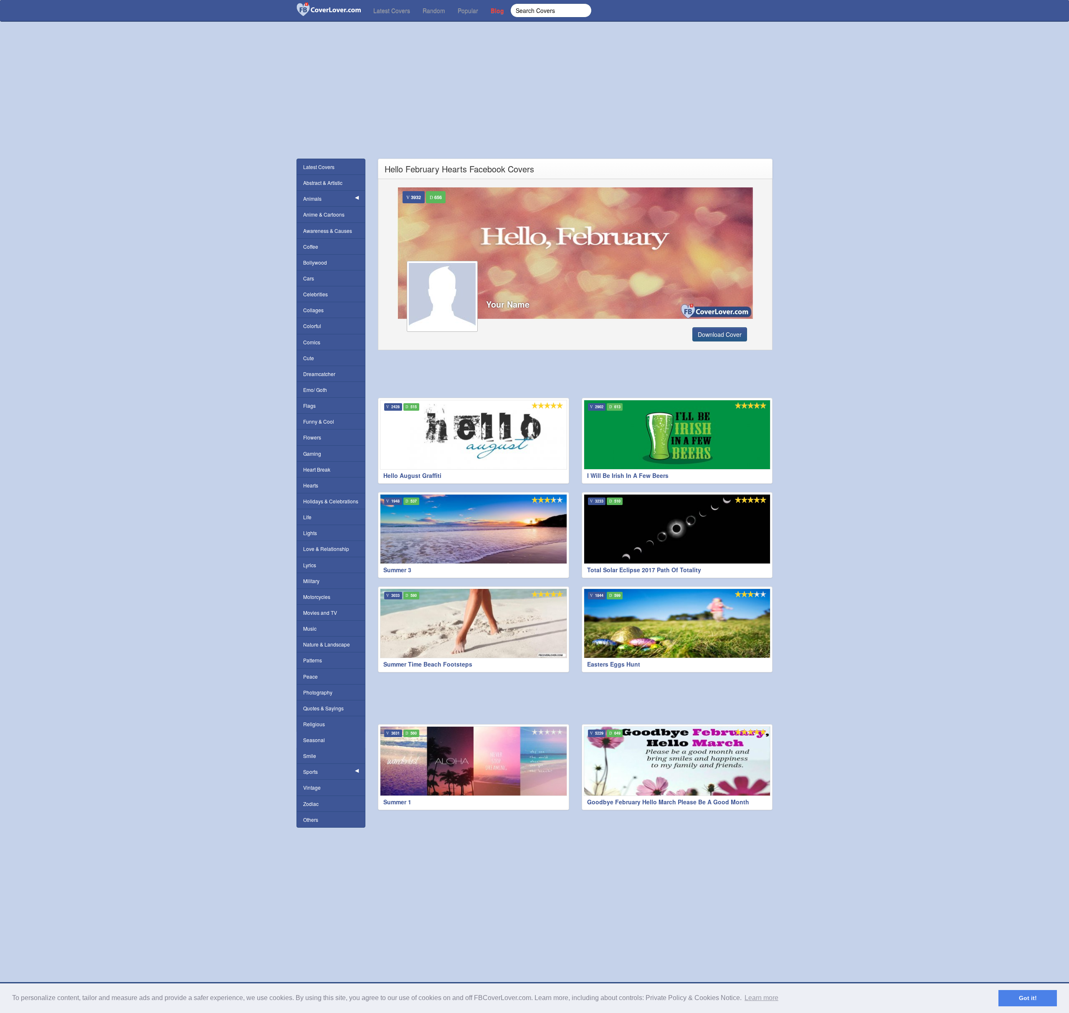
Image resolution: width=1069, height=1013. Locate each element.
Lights (310, 532)
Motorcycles (316, 596)
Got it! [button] (1028, 998)
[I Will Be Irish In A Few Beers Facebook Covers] (677, 435)
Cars (308, 278)
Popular (468, 10)
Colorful (312, 325)
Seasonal (314, 739)
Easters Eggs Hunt (613, 664)
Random (434, 10)
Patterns (312, 660)
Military (311, 580)
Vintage (312, 787)
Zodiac (311, 803)
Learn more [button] (761, 997)
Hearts (310, 485)
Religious (314, 724)
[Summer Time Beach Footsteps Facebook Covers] (473, 623)
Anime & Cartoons (324, 214)
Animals (312, 198)
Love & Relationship (326, 548)
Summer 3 (397, 570)
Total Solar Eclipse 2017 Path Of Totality (644, 570)
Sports (310, 771)
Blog (497, 10)
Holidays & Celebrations (330, 501)
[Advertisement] (534, 100)
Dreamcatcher (319, 373)
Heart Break (316, 469)
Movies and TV (320, 612)
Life (307, 516)
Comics (311, 342)
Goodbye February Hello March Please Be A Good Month (668, 802)
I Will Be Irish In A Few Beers (628, 475)
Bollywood (315, 262)
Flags (309, 405)
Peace (310, 676)
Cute (308, 357)
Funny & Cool (318, 421)
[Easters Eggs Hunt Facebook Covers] (677, 623)
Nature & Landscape (326, 644)
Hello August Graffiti (412, 475)
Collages (313, 309)
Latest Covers (391, 10)
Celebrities (315, 294)
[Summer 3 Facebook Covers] (473, 529)
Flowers (312, 437)
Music (310, 628)
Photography (317, 692)
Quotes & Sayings (323, 708)
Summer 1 (397, 802)
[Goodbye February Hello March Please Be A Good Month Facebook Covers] (677, 761)
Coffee (310, 246)
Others (310, 819)
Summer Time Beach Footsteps (427, 664)
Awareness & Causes (327, 230)
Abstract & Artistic (322, 182)
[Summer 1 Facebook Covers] (473, 761)
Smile (309, 755)
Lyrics (309, 564)
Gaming (312, 453)
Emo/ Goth (315, 389)
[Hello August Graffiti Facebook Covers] (473, 435)
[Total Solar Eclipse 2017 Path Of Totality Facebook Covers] (677, 529)
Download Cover (720, 334)
